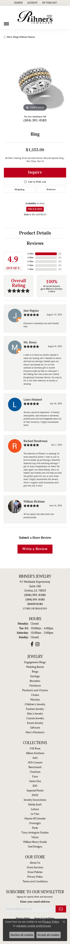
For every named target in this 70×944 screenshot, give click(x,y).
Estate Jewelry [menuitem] (35, 723)
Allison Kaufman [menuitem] (35, 753)
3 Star (30, 261)
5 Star (30, 253)
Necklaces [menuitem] (35, 685)
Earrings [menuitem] (35, 676)
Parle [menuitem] (35, 828)
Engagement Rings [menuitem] (35, 662)
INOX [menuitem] (35, 795)
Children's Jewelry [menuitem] (35, 704)
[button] (18, 3)
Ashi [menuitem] (35, 758)
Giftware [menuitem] (35, 728)
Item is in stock (35, 209)
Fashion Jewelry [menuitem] (35, 709)
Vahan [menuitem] (35, 837)
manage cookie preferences (33, 925)
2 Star (30, 265)
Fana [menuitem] (35, 776)
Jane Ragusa (31, 311)
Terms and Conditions (35, 881)
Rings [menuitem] (35, 671)
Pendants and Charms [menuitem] (35, 690)
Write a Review (34, 549)
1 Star (30, 269)
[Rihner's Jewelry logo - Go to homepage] (35, 17)
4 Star (30, 257)
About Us (35, 863)
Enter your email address (35, 901)
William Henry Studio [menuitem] (35, 842)
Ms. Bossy (30, 342)
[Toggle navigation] (6, 22)
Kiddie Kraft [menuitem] (35, 804)
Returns (51, 189)
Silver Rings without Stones (21, 37)
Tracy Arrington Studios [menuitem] (35, 832)
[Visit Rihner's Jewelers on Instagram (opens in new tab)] (37, 644)
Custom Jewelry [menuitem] (35, 718)
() (59, 253)
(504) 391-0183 (35, 120)
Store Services (35, 867)
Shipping (19, 189)
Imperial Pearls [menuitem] (35, 790)
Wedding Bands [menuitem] (35, 667)
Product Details (35, 233)
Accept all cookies (49, 934)
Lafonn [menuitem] (35, 809)
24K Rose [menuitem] (35, 748)
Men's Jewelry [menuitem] (35, 713)
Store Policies (35, 872)
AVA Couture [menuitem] (35, 762)
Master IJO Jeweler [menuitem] (35, 818)
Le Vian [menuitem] (35, 814)
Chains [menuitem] (35, 695)
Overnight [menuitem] (35, 823)
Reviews (35, 243)
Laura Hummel (33, 400)
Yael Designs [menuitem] (35, 846)
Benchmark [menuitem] (35, 767)
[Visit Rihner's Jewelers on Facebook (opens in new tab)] (32, 644)
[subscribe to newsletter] (61, 909)
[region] (35, 81)
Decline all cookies (21, 934)
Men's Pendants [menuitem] (35, 732)
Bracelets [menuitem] (35, 681)
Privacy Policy (35, 877)
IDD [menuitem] (35, 786)
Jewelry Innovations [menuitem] (35, 800)
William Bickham (34, 502)
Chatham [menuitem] (35, 772)
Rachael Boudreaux (35, 441)
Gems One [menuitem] (35, 781)
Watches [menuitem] (35, 699)
